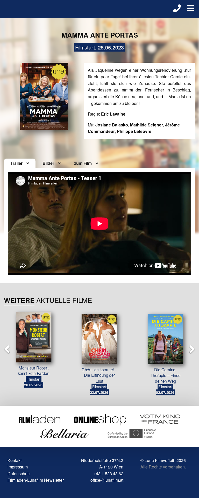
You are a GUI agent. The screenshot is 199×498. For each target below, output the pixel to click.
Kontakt (15, 460)
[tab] (19, 163)
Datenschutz (19, 473)
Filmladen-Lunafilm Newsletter (36, 480)
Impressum (18, 467)
